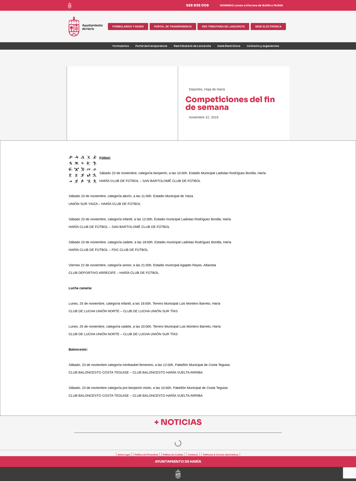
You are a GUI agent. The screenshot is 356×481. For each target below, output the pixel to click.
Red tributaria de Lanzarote (192, 46)
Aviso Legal (124, 454)
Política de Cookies (173, 454)
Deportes (195, 89)
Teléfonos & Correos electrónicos (220, 454)
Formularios (121, 46)
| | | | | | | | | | (178, 454)
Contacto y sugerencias (263, 46)
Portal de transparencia (151, 46)
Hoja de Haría (214, 89)
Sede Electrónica (228, 46)
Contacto (193, 454)
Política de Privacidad (146, 454)
